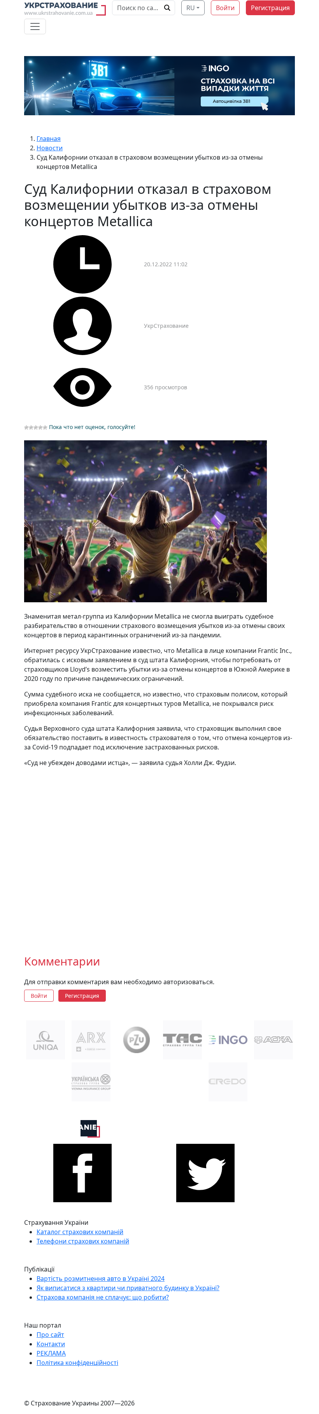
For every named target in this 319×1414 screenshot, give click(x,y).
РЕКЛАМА (51, 1353)
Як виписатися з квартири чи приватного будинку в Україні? (128, 1288)
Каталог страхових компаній (80, 1232)
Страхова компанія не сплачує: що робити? (103, 1297)
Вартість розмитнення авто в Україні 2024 (101, 1278)
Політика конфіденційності (77, 1362)
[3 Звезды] (35, 427)
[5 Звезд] (45, 427)
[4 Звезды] (40, 427)
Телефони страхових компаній (83, 1241)
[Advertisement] (159, 855)
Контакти (51, 1344)
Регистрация (270, 8)
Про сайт (50, 1334)
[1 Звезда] (26, 427)
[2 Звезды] (31, 427)
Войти (225, 8)
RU (190, 8)
